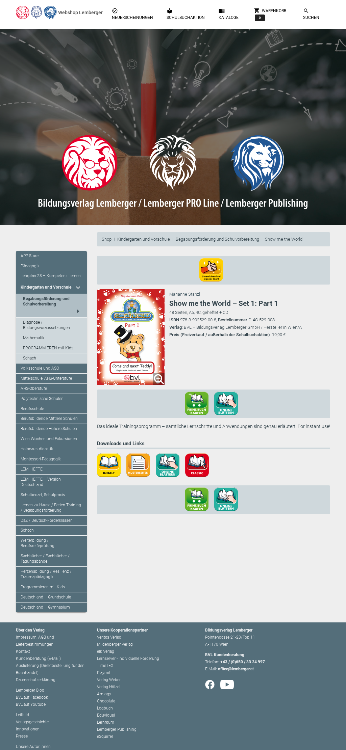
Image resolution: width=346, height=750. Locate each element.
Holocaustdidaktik (37, 449)
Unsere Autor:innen (33, 746)
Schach (29, 358)
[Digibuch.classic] (199, 464)
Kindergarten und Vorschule (143, 239)
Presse (22, 736)
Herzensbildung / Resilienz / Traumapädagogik (46, 574)
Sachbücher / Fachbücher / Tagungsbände (45, 559)
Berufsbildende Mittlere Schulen (49, 418)
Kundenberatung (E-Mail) (38, 658)
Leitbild (22, 715)
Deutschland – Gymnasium (45, 607)
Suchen (311, 14)
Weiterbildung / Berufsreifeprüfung (37, 543)
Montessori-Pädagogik (41, 459)
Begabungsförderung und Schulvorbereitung (217, 239)
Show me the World (283, 239)
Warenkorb (270, 13)
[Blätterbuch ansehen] (228, 403)
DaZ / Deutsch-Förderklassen (47, 520)
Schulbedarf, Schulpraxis (43, 494)
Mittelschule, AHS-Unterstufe (46, 378)
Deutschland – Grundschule (46, 597)
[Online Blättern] (170, 464)
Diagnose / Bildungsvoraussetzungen (46, 325)
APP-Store (30, 255)
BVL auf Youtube (31, 704)
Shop (107, 239)
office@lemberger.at (236, 669)
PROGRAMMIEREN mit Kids (48, 348)
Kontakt (23, 651)
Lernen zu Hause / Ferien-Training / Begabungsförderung (51, 508)
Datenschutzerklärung (35, 679)
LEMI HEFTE (32, 469)
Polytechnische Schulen (42, 398)
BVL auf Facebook (32, 697)
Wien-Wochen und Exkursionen (49, 438)
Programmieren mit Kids (43, 587)
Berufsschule (32, 408)
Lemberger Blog (30, 690)
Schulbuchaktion (186, 14)
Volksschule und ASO (40, 368)
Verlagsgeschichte (32, 722)
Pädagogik (30, 266)
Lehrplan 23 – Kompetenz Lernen (51, 275)
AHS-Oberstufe (34, 388)
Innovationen (28, 729)
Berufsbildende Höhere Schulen (49, 428)
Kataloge (229, 14)
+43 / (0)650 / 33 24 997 (242, 662)
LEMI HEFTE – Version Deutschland (41, 482)
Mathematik (33, 338)
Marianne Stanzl (184, 294)
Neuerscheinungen (132, 14)
